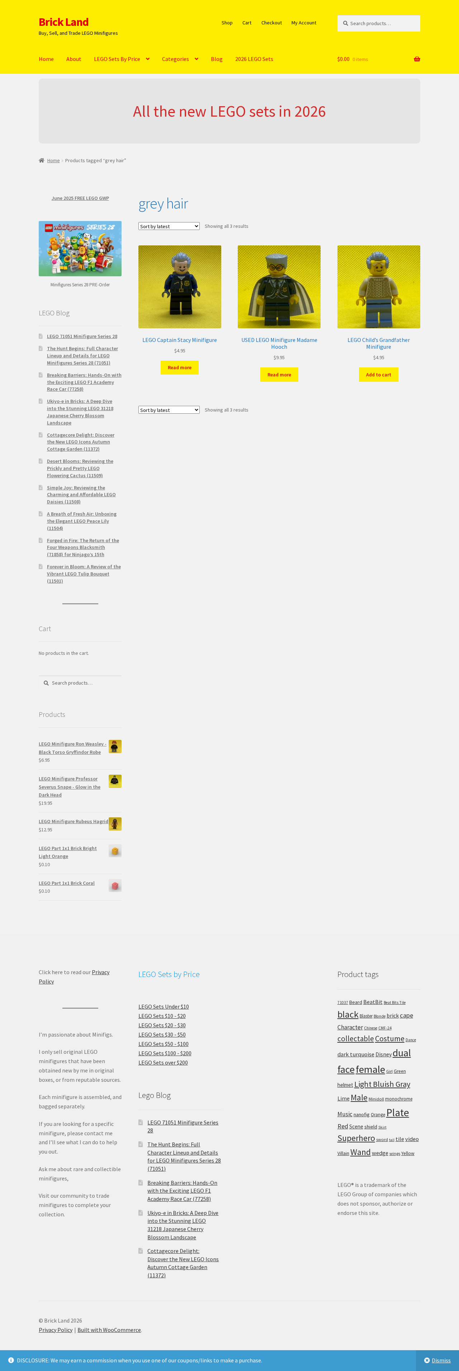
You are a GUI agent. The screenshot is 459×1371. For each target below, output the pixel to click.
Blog (217, 58)
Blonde (379, 1016)
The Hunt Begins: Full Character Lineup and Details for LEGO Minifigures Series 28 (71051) (82, 355)
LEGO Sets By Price (117, 58)
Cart (246, 22)
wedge (380, 1152)
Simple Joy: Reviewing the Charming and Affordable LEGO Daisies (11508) (81, 494)
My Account (304, 22)
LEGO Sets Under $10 (163, 1006)
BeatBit (373, 1001)
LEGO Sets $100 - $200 (164, 1053)
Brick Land (64, 22)
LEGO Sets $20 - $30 (162, 1025)
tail (391, 1139)
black (348, 1014)
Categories (175, 58)
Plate (397, 1112)
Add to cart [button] (378, 374)
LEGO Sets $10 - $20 (162, 1015)
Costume (389, 1038)
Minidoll (376, 1099)
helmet (345, 1084)
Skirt (382, 1127)
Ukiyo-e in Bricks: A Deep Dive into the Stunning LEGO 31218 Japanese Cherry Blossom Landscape (80, 412)
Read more (179, 367)
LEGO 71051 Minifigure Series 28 (82, 336)
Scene (356, 1126)
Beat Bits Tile (395, 1002)
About (73, 58)
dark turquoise (355, 1054)
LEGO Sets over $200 (163, 1062)
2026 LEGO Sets (254, 58)
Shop (227, 22)
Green (400, 1071)
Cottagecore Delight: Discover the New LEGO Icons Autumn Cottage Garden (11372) (80, 442)
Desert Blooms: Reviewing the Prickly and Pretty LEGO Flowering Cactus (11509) (80, 468)
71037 (342, 1002)
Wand (360, 1152)
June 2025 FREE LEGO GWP (80, 198)
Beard (355, 1002)
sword (382, 1139)
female (370, 1069)
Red (342, 1126)
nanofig (362, 1114)
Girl (389, 1071)
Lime (343, 1098)
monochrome (398, 1099)
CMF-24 (385, 1027)
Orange (378, 1115)
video (412, 1138)
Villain (343, 1153)
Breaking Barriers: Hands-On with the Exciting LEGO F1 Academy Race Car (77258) (84, 382)
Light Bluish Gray (382, 1084)
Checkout (271, 22)
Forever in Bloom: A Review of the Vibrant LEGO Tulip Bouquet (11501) (84, 573)
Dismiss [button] (441, 1360)
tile (400, 1138)
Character (350, 1027)
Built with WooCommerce (109, 1329)
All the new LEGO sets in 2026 (229, 111)
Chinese (370, 1027)
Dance (411, 1039)
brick (393, 1015)
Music (344, 1114)
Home (46, 58)
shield (370, 1126)
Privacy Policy (55, 1329)
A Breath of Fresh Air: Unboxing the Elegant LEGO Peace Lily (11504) (82, 521)
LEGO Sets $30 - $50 (162, 1034)
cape (406, 1015)
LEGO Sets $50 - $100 (163, 1043)
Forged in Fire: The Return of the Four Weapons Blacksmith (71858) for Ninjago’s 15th (83, 547)
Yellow (408, 1153)
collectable (355, 1038)
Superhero (356, 1138)
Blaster (366, 1016)
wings (394, 1153)
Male (359, 1097)
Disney (383, 1054)
